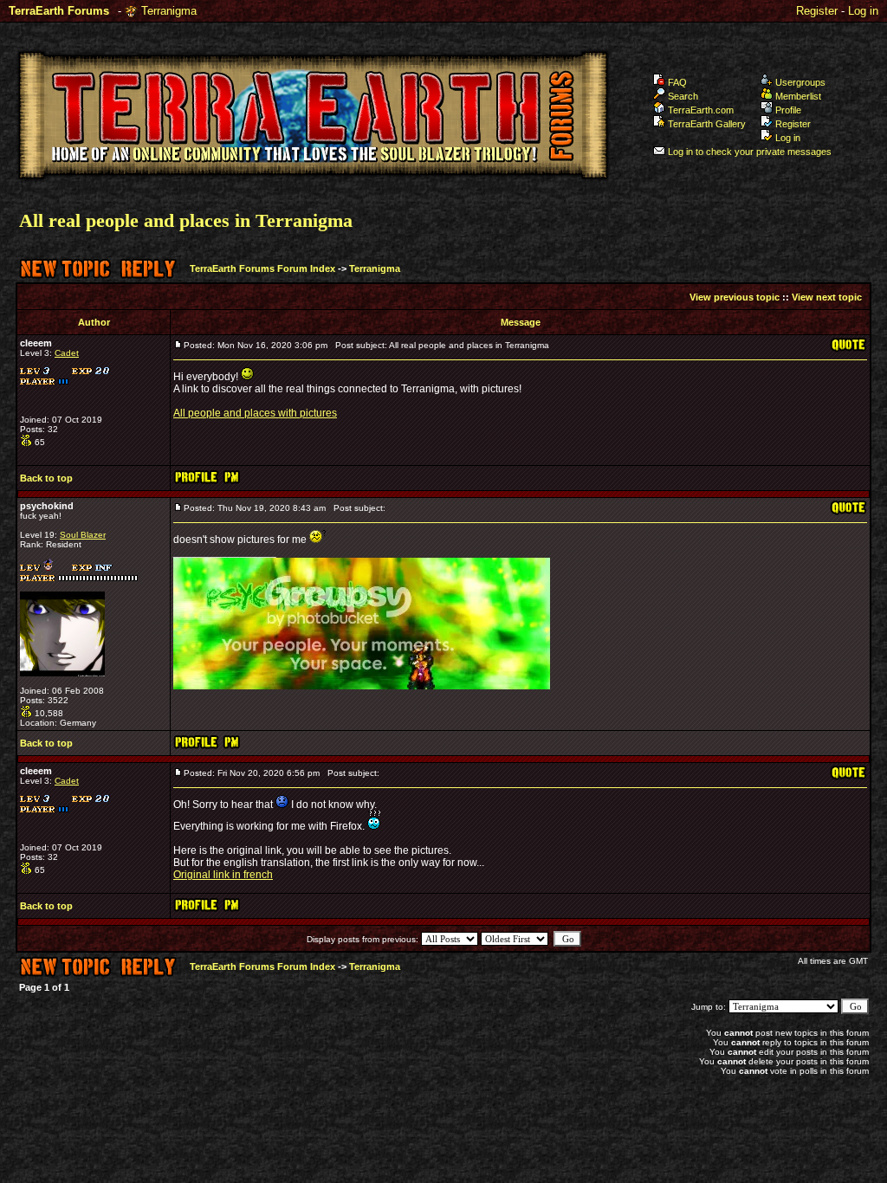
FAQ (677, 82)
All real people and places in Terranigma (186, 220)
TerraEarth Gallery (707, 124)
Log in (863, 10)
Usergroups (800, 82)
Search (683, 96)
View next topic (827, 297)
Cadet (67, 353)
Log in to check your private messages (750, 151)
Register (817, 10)
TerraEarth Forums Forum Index (262, 268)
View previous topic (735, 297)
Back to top (46, 478)
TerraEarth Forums (59, 10)
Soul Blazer (83, 535)
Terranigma (169, 10)
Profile (788, 110)
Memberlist (798, 96)
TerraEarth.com (701, 110)
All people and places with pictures (255, 413)
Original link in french (223, 875)
